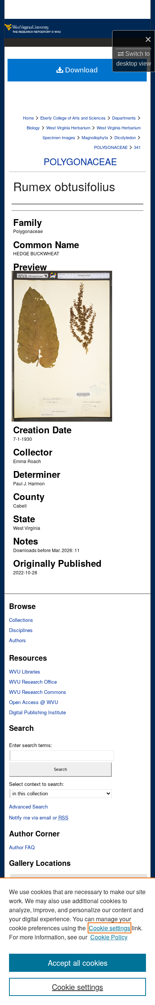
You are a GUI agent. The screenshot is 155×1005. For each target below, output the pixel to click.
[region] (77, 941)
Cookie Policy (109, 937)
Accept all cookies (78, 962)
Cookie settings (109, 928)
